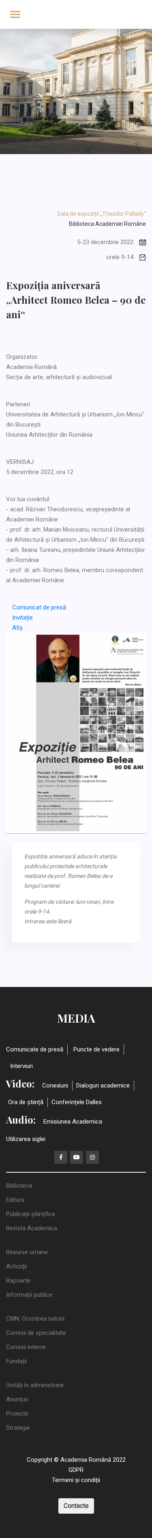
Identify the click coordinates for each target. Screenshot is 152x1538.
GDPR (76, 1470)
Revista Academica (31, 1228)
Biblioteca (19, 1185)
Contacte (76, 1506)
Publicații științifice (30, 1214)
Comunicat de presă (39, 607)
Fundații (16, 1361)
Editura (15, 1199)
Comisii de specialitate (36, 1332)
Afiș (17, 627)
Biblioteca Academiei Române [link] (107, 224)
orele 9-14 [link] (119, 257)
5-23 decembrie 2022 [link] (105, 242)
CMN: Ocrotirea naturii (35, 1318)
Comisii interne (26, 1347)
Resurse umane (27, 1252)
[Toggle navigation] (15, 15)
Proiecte (17, 1413)
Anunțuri (17, 1399)
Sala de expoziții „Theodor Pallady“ (101, 213)
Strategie (18, 1427)
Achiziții (16, 1266)
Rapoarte (18, 1280)
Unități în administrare (35, 1385)
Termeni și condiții (76, 1480)
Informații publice (29, 1294)
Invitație (22, 617)
